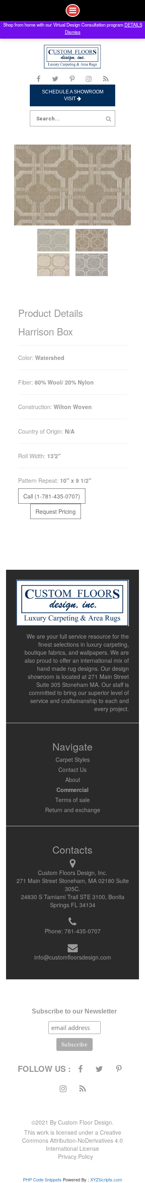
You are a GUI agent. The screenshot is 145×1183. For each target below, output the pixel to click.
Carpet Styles (73, 759)
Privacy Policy (75, 1156)
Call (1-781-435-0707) (51, 496)
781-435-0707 (82, 931)
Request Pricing (55, 511)
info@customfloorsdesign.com (72, 957)
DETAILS (133, 24)
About (72, 780)
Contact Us (72, 769)
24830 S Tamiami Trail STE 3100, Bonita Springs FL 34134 (72, 901)
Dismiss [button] (73, 32)
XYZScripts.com (106, 1179)
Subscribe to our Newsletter (74, 1011)
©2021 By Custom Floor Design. (72, 1122)
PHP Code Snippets (42, 1179)
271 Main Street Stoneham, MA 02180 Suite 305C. (73, 885)
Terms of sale (72, 800)
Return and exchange (72, 810)
